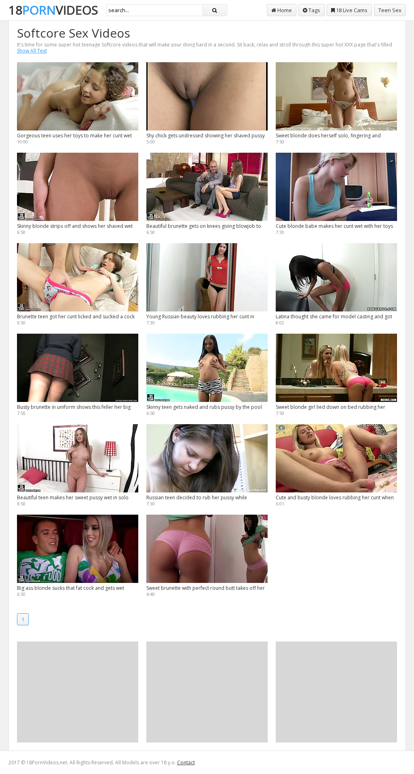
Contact (186, 762)
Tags (313, 10)
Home (284, 10)
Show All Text (32, 50)
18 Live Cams (351, 10)
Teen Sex (389, 10)
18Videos (53, 10)
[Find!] (215, 10)
